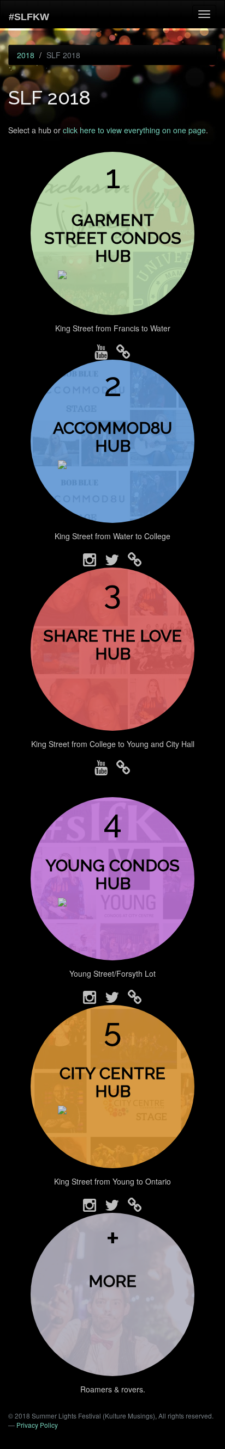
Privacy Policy (37, 1424)
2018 (25, 55)
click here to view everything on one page (134, 130)
